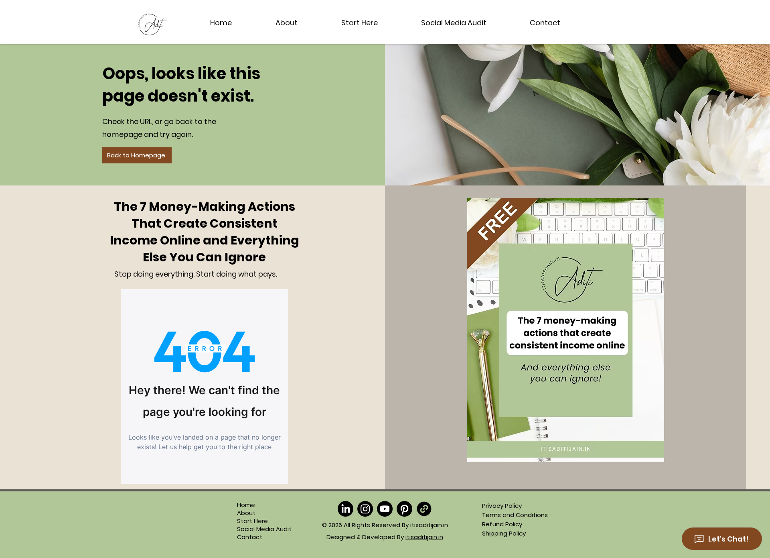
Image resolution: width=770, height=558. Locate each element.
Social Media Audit (254, 529)
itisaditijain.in (424, 537)
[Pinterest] (404, 509)
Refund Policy (502, 524)
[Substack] (424, 509)
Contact (249, 537)
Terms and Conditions (515, 515)
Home (246, 505)
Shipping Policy (504, 533)
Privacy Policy (502, 505)
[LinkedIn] (345, 509)
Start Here (252, 521)
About (246, 513)
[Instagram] (365, 509)
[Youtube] (385, 509)
